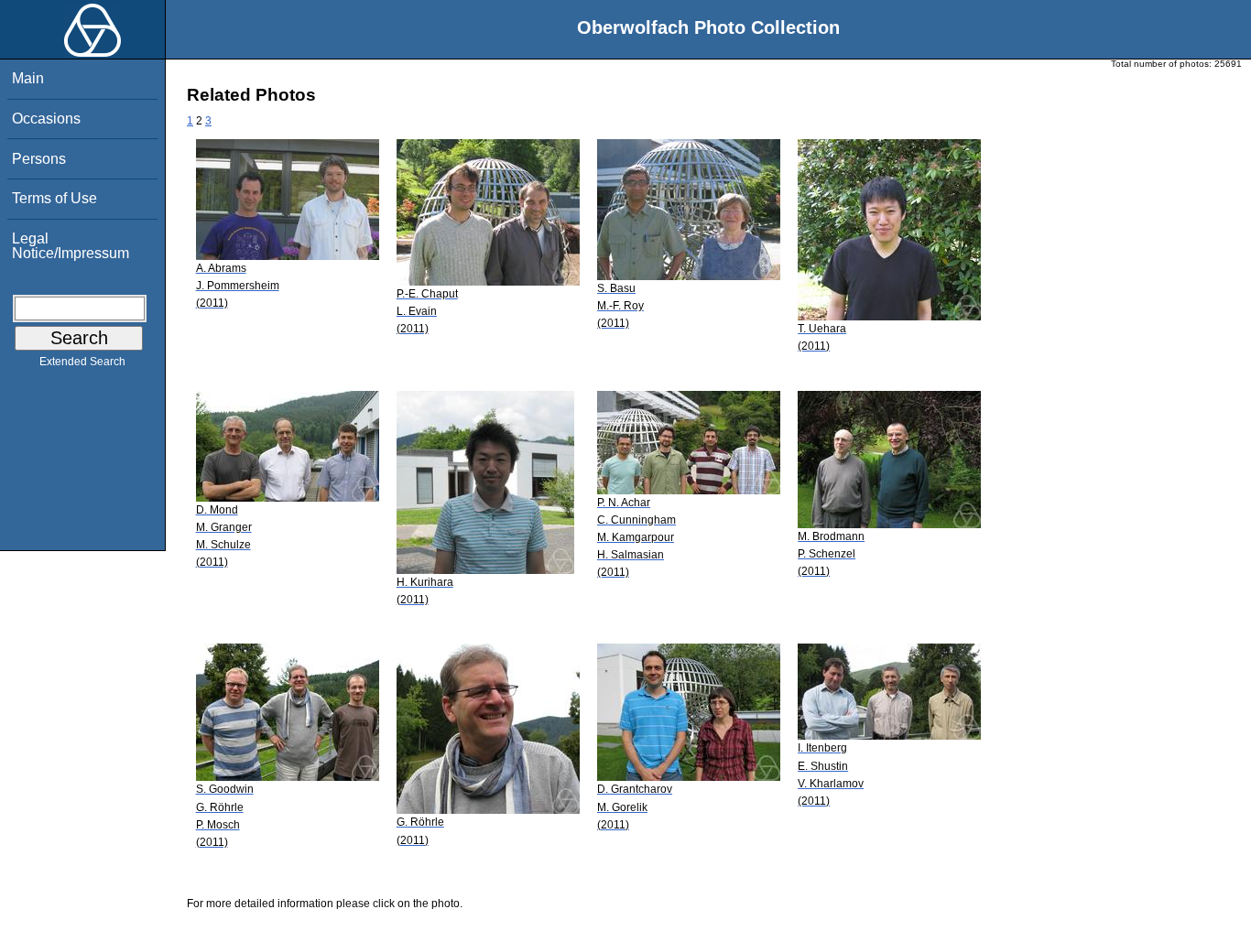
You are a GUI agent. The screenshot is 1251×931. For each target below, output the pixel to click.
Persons (39, 159)
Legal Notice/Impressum (70, 246)
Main (28, 78)
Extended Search (82, 361)
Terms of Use (54, 198)
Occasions (46, 118)
